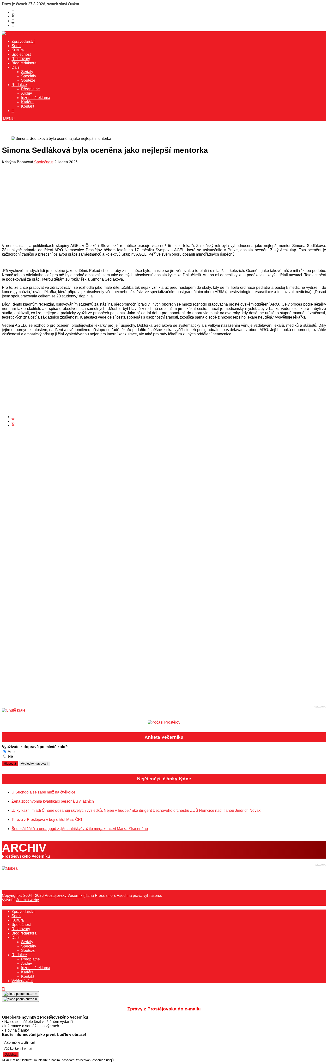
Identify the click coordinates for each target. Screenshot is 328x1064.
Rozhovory (21, 59)
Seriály (27, 72)
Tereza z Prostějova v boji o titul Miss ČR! (47, 820)
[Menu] (8, 119)
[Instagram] (13, 25)
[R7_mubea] (10, 868)
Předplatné (30, 89)
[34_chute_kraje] (13, 710)
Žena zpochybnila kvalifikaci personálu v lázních (53, 801)
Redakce (19, 85)
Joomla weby (27, 900)
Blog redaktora (24, 63)
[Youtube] (13, 21)
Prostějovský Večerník (63, 895)
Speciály (28, 76)
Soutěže (28, 80)
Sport (16, 46)
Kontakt (27, 106)
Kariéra (27, 102)
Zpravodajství (23, 41)
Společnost (21, 54)
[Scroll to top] (3, 989)
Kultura (18, 50)
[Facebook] (13, 12)
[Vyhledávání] (13, 111)
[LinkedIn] (13, 421)
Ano (11, 752)
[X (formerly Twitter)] (13, 425)
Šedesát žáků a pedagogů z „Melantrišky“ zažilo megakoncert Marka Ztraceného (80, 829)
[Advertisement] (146, 205)
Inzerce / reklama (35, 98)
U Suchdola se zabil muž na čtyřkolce (43, 792)
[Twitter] (13, 16)
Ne (10, 756)
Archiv (26, 93)
